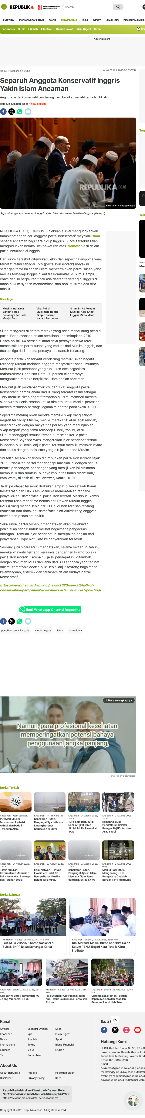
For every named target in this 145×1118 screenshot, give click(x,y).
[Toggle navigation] (4, 7)
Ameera (4, 1028)
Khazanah (15, 70)
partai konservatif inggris (15, 630)
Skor (58, 1028)
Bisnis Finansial (64, 1044)
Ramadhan (34, 1055)
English (59, 1049)
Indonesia (8, 29)
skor (52, 20)
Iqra (30, 1034)
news (97, 20)
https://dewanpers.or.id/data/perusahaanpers (30, 1098)
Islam (95, 236)
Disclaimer (6, 1078)
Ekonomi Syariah (31, 20)
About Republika (10, 1072)
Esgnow (5, 1049)
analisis (112, 20)
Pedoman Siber (64, 1072)
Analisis (32, 1039)
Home (3, 70)
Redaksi (33, 1072)
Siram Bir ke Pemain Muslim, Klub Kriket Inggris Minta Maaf (82, 312)
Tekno (31, 1044)
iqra (85, 20)
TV (2, 1055)
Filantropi (47, 29)
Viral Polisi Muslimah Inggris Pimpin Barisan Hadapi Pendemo (47, 313)
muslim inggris (43, 630)
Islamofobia (76, 246)
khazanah (69, 20)
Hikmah (33, 29)
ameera (8, 20)
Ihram (98, 29)
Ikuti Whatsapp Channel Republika (53, 610)
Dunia (21, 29)
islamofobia (75, 630)
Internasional (7, 1044)
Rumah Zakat (64, 29)
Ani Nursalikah (37, 103)
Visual (31, 1049)
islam (60, 630)
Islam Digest (83, 29)
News (3, 1039)
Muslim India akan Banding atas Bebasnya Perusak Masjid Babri (14, 313)
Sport (58, 1039)
